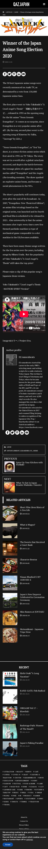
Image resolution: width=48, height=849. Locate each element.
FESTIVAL (17, 784)
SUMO (41, 799)
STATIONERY (30, 799)
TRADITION (34, 802)
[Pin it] (14, 75)
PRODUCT (27, 796)
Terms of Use (24, 829)
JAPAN (9, 447)
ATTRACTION (9, 772)
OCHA (31, 793)
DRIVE (41, 778)
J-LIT (42, 787)
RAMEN (37, 796)
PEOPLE (6, 796)
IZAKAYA (33, 787)
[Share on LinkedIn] (19, 75)
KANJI (21, 790)
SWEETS (15, 802)
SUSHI (6, 802)
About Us (24, 817)
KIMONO (29, 790)
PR (20, 796)
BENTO (28, 772)
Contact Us (24, 821)
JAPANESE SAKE (9, 790)
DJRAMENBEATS (26, 451)
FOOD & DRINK (29, 784)
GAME (40, 784)
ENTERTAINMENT (13, 451)
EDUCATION (8, 781)
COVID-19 (16, 775)
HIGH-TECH (15, 787)
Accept (7, 845)
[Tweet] (9, 75)
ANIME (35, 451)
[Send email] (23, 75)
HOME (25, 787)
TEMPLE (24, 802)
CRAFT (25, 775)
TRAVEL (7, 805)
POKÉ (14, 796)
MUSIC (16, 793)
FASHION (7, 784)
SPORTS (20, 799)
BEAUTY (20, 772)
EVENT (34, 781)
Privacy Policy (24, 825)
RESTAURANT (9, 799)
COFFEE (7, 775)
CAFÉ (36, 772)
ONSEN (39, 793)
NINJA (24, 793)
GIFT (6, 787)
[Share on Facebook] (5, 75)
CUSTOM (18, 778)
